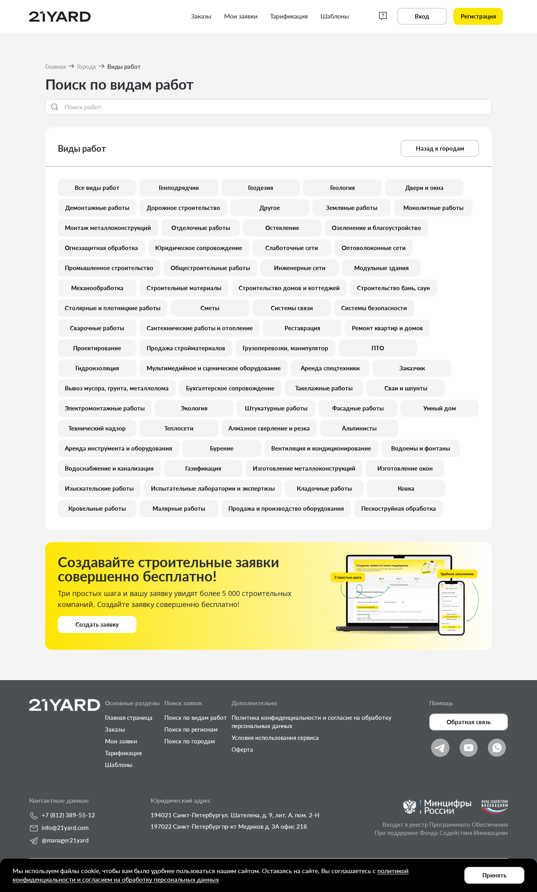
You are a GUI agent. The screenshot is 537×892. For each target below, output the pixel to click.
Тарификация (123, 752)
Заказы (115, 729)
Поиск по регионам (191, 729)
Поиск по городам (189, 741)
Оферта (242, 749)
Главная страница (129, 717)
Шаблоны (118, 764)
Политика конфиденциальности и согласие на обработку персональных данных (312, 721)
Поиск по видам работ (195, 717)
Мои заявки (121, 741)
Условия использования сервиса (275, 737)
